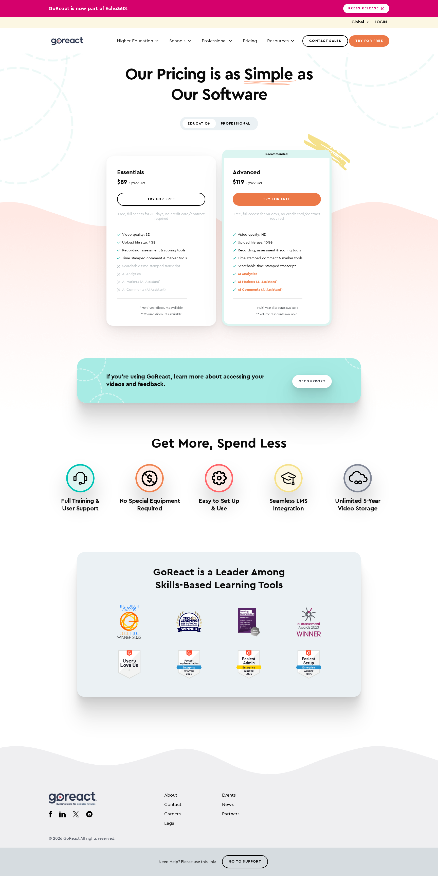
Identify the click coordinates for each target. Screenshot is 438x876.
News (228, 804)
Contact (172, 804)
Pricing (250, 41)
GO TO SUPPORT (245, 861)
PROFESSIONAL (235, 123)
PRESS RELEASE (363, 8)
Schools (177, 41)
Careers (172, 814)
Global (358, 22)
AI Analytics (247, 274)
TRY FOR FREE (161, 199)
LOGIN (381, 22)
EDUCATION (199, 123)
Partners (231, 814)
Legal (169, 823)
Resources (278, 41)
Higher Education (135, 41)
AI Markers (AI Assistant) (258, 282)
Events (229, 795)
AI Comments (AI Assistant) (260, 289)
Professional (214, 41)
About (170, 795)
